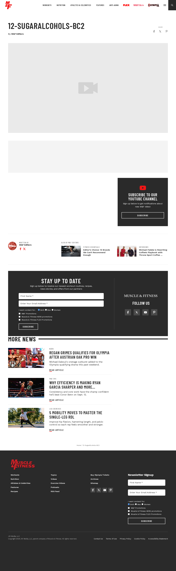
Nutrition (61, 5)
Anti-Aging (114, 5)
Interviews (143, 247)
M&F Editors (17, 34)
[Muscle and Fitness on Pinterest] (154, 312)
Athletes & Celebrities (80, 5)
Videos (54, 479)
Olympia (153, 5)
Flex (126, 5)
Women (57, 310)
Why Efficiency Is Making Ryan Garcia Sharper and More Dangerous (74, 387)
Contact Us (98, 539)
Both (42, 310)
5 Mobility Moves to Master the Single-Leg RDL (75, 414)
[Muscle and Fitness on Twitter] (137, 312)
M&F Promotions (29, 314)
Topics (54, 475)
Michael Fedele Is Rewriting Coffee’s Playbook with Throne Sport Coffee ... (153, 252)
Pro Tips (52, 379)
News (51, 349)
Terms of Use (111, 539)
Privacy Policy (125, 539)
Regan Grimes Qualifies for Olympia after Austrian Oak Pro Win (79, 354)
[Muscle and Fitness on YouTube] (145, 312)
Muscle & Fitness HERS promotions (37, 317)
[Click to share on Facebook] (154, 31)
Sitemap (94, 483)
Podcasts (55, 487)
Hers (139, 5)
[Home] (8, 8)
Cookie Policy (139, 539)
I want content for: (27, 310)
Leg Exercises (55, 409)
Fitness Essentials (91, 247)
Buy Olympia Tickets (100, 475)
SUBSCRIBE (28, 326)
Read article (56, 370)
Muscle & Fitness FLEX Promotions (37, 320)
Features (100, 5)
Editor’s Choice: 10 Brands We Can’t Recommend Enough (96, 252)
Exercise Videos (58, 483)
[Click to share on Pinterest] (166, 31)
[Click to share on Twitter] (160, 31)
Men (49, 310)
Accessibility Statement (158, 539)
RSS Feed (55, 491)
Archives (94, 479)
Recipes (14, 491)
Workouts (47, 5)
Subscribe (142, 215)
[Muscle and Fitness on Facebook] (128, 312)
